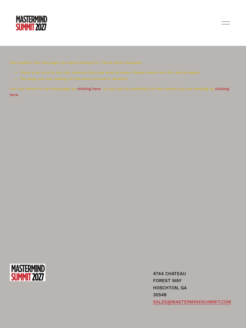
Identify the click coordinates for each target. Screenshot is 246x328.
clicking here (89, 88)
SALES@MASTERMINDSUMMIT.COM (192, 301)
